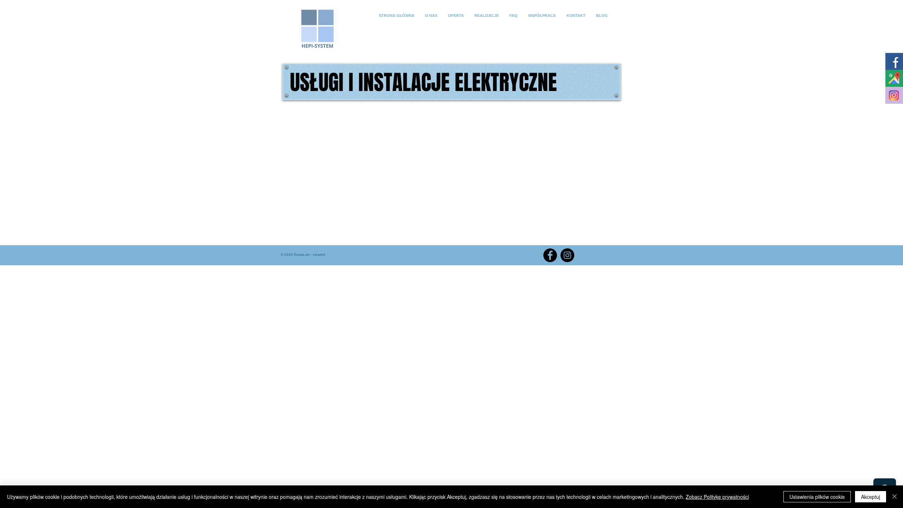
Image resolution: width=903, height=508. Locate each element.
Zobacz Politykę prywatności (717, 496)
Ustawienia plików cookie (817, 496)
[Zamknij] (894, 496)
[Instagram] (567, 255)
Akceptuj (870, 496)
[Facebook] (550, 255)
